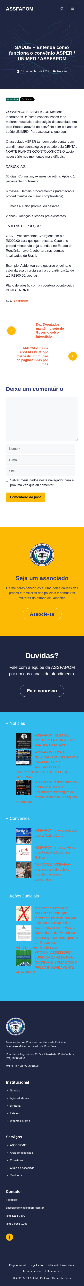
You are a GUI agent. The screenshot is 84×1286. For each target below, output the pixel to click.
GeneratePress (61, 1278)
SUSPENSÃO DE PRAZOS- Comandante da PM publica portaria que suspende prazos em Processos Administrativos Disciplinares (47, 938)
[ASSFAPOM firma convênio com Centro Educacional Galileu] (23, 853)
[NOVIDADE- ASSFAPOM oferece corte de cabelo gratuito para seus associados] (23, 870)
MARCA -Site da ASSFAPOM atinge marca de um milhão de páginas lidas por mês (32, 356)
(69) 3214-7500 (15, 1215)
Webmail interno (20, 1120)
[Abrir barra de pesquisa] (62, 9)
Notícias (62, 71)
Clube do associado (22, 1167)
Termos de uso (32, 1271)
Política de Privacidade (61, 1265)
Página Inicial (17, 1265)
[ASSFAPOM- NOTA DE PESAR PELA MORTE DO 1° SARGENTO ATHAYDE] (23, 741)
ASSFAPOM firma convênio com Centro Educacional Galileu (55, 852)
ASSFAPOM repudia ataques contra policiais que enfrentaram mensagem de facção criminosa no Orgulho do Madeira (46, 792)
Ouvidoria (16, 1175)
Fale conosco (42, 690)
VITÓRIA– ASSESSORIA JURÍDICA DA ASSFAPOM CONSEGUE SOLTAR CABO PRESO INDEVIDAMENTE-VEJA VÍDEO (46, 962)
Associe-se (42, 614)
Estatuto (15, 1113)
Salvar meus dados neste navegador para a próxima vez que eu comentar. (42, 482)
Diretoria (15, 1105)
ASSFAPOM (19, 8)
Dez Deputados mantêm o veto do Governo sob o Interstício (50, 330)
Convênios (16, 1160)
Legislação (36, 1265)
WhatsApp (12, 99)
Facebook (12, 1199)
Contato (13, 1191)
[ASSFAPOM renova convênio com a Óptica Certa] (23, 836)
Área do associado (21, 1152)
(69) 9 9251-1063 (17, 1223)
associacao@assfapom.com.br (25, 1207)
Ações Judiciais (19, 1098)
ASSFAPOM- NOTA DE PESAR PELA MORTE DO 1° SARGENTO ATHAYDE (56, 740)
